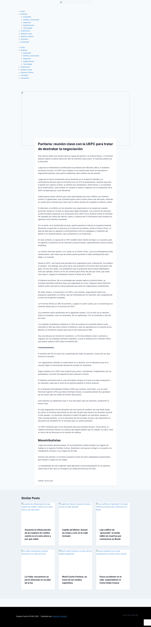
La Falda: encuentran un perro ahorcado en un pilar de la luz (38, 579)
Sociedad (27, 17)
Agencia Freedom (59, 616)
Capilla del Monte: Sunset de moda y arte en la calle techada (75, 533)
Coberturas (25, 31)
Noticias (24, 14)
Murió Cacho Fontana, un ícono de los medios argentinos (74, 579)
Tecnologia (27, 28)
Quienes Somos (27, 36)
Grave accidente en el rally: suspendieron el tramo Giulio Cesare (110, 579)
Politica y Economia (31, 20)
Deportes (27, 22)
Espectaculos (28, 25)
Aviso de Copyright (130, 615)
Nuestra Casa (26, 34)
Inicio (23, 11)
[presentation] (38, 514)
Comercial (25, 42)
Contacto (24, 39)
